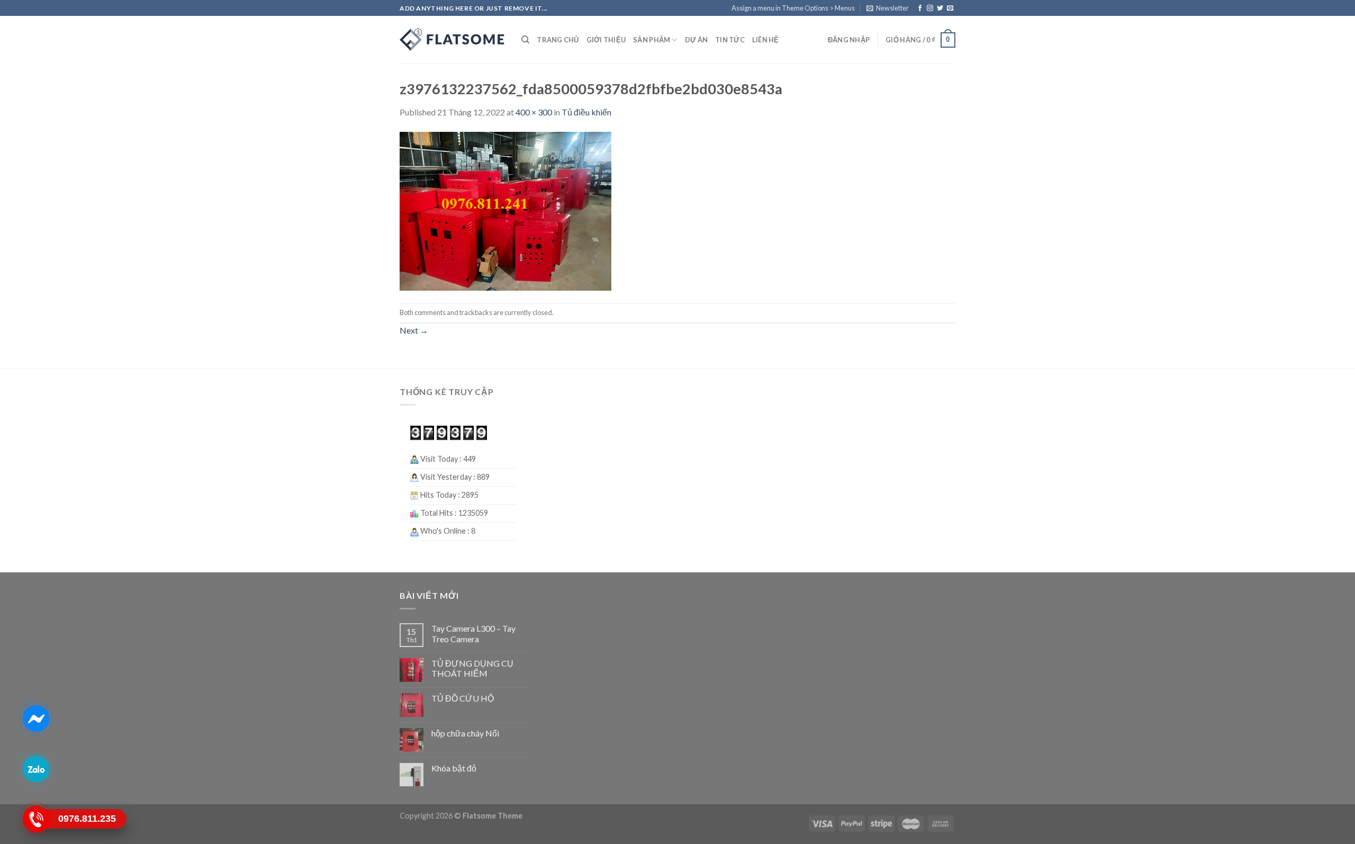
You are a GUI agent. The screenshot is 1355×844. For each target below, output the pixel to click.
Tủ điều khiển (586, 112)
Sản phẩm (651, 39)
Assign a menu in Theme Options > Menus (793, 8)
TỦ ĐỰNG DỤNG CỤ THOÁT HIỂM (472, 668)
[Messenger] (35, 718)
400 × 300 (534, 112)
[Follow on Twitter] (940, 8)
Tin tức (730, 39)
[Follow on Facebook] (920, 8)
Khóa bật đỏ (453, 768)
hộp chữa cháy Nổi (465, 733)
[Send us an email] (950, 8)
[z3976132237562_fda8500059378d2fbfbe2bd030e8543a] (505, 210)
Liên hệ (765, 39)
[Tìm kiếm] (525, 40)
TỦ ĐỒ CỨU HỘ (462, 698)
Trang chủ (558, 39)
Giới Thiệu (606, 39)
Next (414, 330)
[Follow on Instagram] (930, 8)
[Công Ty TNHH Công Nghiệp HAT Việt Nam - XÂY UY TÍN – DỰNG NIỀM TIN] (452, 40)
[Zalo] (35, 768)
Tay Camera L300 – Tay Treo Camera (473, 633)
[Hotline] (35, 818)
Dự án (696, 39)
